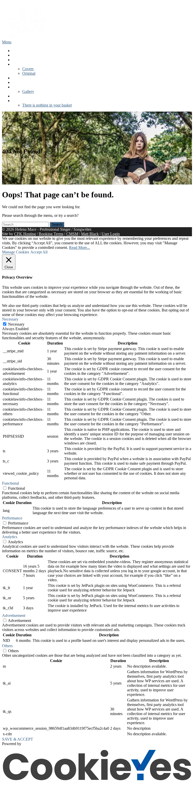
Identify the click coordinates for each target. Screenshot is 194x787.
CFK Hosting (25, 234)
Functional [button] (10, 483)
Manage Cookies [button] (15, 252)
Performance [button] (12, 518)
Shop (16, 96)
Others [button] (7, 646)
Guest (16, 87)
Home (17, 50)
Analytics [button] (9, 537)
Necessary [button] (10, 319)
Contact (18, 78)
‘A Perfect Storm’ (26, 60)
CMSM (72, 234)
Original (28, 73)
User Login (111, 234)
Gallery (28, 91)
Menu (6, 42)
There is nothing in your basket (47, 105)
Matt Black (90, 234)
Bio (15, 55)
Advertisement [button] (13, 615)
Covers (28, 69)
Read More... (79, 247)
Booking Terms (51, 234)
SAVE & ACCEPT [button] (17, 739)
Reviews (19, 82)
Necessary (16, 324)
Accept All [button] (38, 252)
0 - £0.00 (19, 100)
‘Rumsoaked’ (23, 64)
